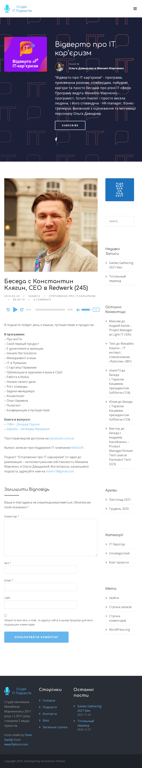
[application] (51, 309)
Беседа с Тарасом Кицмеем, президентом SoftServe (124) (119, 384)
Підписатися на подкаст (120, 189)
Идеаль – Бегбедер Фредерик (28, 429)
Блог (46, 720)
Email (8, 580)
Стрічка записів (120, 607)
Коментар (11, 516)
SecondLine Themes (53, 761)
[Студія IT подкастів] (19, 8)
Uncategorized (119, 553)
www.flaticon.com (16, 744)
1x (96, 310)
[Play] (15, 309)
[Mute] (78, 310)
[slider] (86, 312)
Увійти (114, 598)
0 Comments (42, 299)
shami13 (34, 296)
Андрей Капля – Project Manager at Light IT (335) (120, 330)
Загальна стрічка (55, 727)
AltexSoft (77, 448)
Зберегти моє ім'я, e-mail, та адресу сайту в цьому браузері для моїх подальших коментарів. (48, 622)
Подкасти (50, 707)
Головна (49, 700)
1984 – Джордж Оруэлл (23, 424)
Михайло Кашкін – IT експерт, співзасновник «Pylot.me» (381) (121, 352)
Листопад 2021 (120, 500)
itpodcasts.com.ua (61, 438)
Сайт (7, 598)
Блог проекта (119, 562)
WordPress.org (119, 630)
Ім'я (7, 563)
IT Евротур (117, 544)
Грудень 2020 (119, 509)
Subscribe (70, 125)
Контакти (50, 714)
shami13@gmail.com (60, 471)
